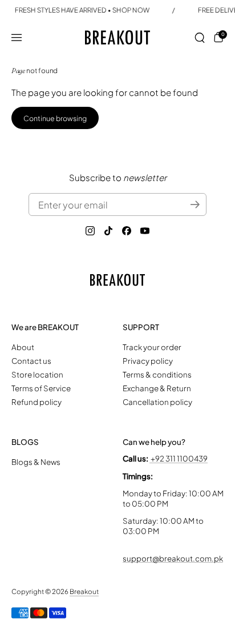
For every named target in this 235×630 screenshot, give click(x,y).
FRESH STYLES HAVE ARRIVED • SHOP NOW (82, 10)
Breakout (84, 591)
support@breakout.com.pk (173, 558)
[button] (200, 38)
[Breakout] (118, 37)
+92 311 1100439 (178, 458)
